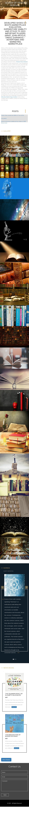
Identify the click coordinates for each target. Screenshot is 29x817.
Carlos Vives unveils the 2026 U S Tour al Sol (12, 115)
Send (5, 795)
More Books (6, 760)
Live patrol (3, 118)
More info (14, 707)
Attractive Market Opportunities (9, 97)
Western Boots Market (22, 61)
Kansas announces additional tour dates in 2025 (13, 121)
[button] (2, 587)
